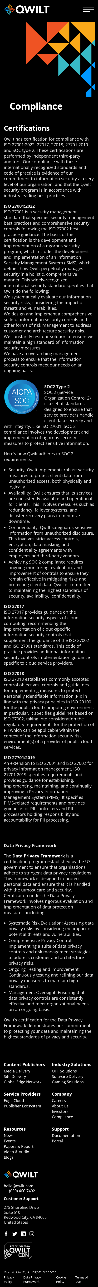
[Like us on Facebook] (6, 1233)
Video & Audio (16, 1151)
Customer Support (21, 1198)
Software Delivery (67, 1076)
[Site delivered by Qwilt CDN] (49, 1250)
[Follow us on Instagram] (31, 1233)
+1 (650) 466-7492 (19, 1190)
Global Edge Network (22, 1082)
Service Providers (22, 1094)
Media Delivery (17, 1071)
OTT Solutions (64, 1071)
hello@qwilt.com (18, 1185)
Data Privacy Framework (38, 856)
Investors (60, 1111)
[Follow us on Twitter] (14, 1233)
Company (62, 1094)
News (9, 1135)
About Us (60, 1106)
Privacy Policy (9, 1279)
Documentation (66, 1135)
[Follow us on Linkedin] (23, 1233)
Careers (59, 1100)
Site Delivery (15, 1076)
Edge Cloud (14, 1100)
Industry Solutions (71, 1064)
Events (10, 1141)
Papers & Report (19, 1146)
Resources (15, 1129)
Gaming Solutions (68, 1082)
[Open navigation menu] (88, 9)
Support (60, 1129)
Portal (57, 1141)
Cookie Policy (61, 1279)
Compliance (62, 1116)
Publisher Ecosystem (22, 1106)
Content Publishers (24, 1064)
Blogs (9, 1157)
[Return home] (26, 9)
